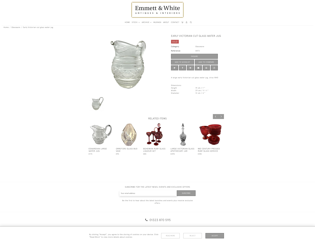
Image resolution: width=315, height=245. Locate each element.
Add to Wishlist (182, 62)
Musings (157, 22)
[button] (191, 22)
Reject (193, 236)
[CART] (182, 22)
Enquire (194, 56)
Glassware (15, 27)
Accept (215, 236)
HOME (127, 22)
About (166, 22)
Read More (170, 236)
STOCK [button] (135, 22)
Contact (175, 22)
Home (6, 27)
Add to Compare (206, 62)
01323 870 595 (160, 220)
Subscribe (186, 193)
